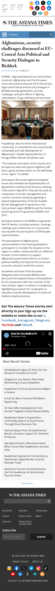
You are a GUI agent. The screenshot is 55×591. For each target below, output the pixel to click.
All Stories (7, 510)
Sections (13, 34)
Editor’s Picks (25, 516)
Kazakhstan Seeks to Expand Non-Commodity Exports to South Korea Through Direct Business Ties (24, 421)
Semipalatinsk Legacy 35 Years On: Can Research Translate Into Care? (25, 371)
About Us (37, 561)
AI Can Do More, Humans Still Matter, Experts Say (24, 400)
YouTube (7, 325)
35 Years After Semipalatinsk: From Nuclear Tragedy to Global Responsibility (26, 409)
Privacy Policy (20, 561)
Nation (38, 516)
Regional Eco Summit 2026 (25, 522)
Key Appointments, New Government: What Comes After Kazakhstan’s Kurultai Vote (26, 446)
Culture (5, 516)
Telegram (42, 320)
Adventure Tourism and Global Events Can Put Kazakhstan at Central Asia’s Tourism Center (25, 472)
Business (23, 510)
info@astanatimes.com (35, 581)
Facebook (8, 320)
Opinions (6, 521)
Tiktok (26, 325)
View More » (27, 483)
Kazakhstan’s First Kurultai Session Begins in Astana (27, 390)
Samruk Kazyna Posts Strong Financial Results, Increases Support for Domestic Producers (26, 434)
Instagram (26, 320)
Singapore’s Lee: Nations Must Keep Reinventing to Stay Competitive (24, 381)
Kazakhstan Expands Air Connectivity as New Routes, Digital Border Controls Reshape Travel (26, 459)
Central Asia (9, 70)
